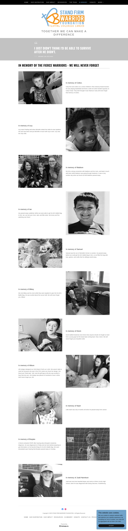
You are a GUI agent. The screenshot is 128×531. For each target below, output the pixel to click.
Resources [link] (62, 2)
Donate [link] (93, 2)
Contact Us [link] (86, 517)
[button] (101, 2)
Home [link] (26, 2)
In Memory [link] (83, 2)
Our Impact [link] (50, 2)
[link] (64, 17)
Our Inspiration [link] (37, 2)
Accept (111, 525)
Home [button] (26, 517)
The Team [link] (73, 2)
